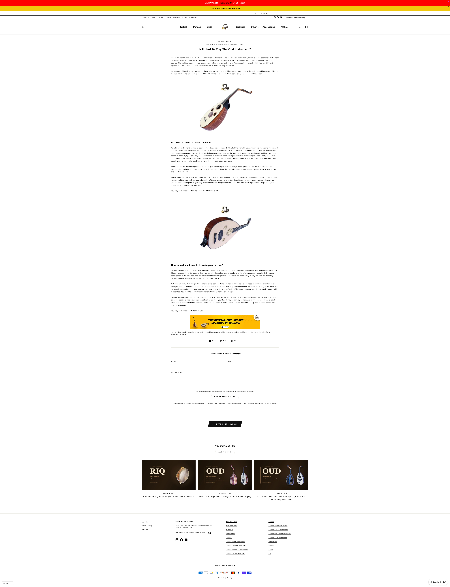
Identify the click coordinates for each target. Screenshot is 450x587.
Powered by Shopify (225, 578)
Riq (269, 554)
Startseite (221, 41)
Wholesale (193, 17)
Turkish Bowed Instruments (236, 546)
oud (215, 45)
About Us (145, 522)
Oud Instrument (231, 526)
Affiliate (168, 17)
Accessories (269, 27)
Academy (176, 17)
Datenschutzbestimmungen (256, 403)
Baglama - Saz (231, 521)
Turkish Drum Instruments (235, 554)
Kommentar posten (225, 396)
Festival (160, 17)
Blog (153, 17)
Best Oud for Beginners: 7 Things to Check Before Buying (225, 497)
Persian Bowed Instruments (278, 530)
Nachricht (176, 372)
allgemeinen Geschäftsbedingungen (230, 403)
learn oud (209, 45)
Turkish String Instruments (235, 541)
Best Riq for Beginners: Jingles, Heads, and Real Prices (168, 497)
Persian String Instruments (277, 526)
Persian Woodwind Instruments (279, 533)
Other (254, 27)
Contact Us (146, 17)
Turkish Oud (272, 541)
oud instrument (223, 45)
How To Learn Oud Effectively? (204, 191)
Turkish (184, 27)
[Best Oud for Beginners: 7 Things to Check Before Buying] (225, 475)
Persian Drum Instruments (277, 537)
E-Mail (229, 361)
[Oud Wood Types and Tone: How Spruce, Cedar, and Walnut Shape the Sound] (281, 475)
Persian (197, 27)
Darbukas (241, 27)
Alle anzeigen (225, 452)
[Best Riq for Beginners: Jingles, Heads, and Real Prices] (169, 475)
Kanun (270, 550)
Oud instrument (177, 58)
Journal (228, 41)
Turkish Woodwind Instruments (237, 550)
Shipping (145, 529)
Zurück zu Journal (227, 424)
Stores (184, 17)
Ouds (210, 27)
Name (173, 361)
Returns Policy (147, 526)
